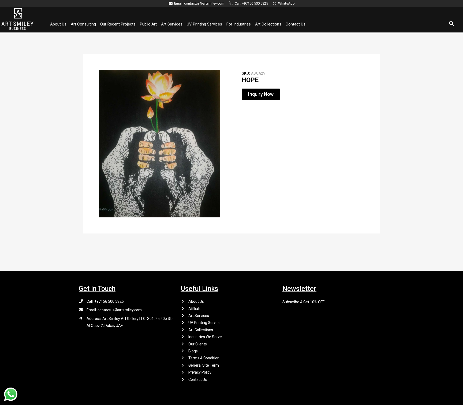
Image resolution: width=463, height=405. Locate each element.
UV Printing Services (204, 24)
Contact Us (295, 24)
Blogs (193, 351)
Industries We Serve (205, 337)
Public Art (148, 24)
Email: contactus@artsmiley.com (114, 310)
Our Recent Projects (118, 24)
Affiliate (194, 309)
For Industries (238, 24)
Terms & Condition (203, 358)
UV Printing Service (204, 322)
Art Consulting (83, 24)
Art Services (171, 24)
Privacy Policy (199, 372)
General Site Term (203, 365)
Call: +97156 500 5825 (105, 301)
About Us (58, 24)
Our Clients (197, 344)
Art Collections (268, 24)
